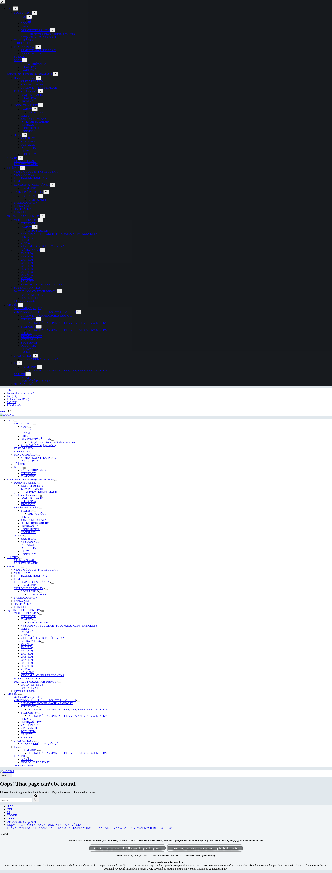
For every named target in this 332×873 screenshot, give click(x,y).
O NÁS (11, 806)
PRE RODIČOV (37, 513)
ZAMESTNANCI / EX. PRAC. (38, 457)
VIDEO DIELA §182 (26, 613)
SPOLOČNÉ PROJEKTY (28, 588)
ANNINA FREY (37, 594)
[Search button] (36, 798)
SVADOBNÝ (28, 476)
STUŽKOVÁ (28, 501)
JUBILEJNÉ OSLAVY (34, 519)
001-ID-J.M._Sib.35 (32, 684)
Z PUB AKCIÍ (29, 728)
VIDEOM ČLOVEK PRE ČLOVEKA (36, 569)
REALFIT (19, 756)
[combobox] (16, 800)
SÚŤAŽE (19, 463)
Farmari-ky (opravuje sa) (20, 393)
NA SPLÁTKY (22, 603)
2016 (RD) (27, 653)
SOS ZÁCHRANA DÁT (28, 678)
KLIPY (25, 551)
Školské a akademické (26, 495)
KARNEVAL (28, 538)
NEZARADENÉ (23, 765)
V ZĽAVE (27, 634)
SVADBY (26, 510)
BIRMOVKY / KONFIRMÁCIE (39, 491)
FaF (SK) (12, 396)
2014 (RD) (27, 659)
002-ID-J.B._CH (30, 687)
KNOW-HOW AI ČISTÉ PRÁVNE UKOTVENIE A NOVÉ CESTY (46, 824)
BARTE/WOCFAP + (25, 597)
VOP (23, 426)
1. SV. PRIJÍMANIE (32, 488)
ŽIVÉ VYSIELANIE (26, 563)
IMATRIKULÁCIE (32, 498)
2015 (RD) (27, 656)
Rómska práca (14, 405)
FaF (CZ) (12, 402)
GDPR (24, 436)
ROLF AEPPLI (29, 591)
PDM (17, 579)
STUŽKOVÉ (28, 616)
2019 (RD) (27, 644)
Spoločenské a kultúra (26, 507)
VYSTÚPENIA (30, 541)
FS (15, 746)
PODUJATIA (28, 547)
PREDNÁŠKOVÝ (31, 722)
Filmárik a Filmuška (25, 560)
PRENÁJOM (21, 600)
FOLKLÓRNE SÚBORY (35, 523)
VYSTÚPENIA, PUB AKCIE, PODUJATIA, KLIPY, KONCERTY (59, 625)
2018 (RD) (27, 647)
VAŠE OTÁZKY (23, 448)
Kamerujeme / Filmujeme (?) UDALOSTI (30, 479)
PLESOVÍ (26, 718)
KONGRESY (28, 532)
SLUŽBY (12, 557)
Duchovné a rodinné (25, 482)
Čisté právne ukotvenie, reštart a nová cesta (51, 442)
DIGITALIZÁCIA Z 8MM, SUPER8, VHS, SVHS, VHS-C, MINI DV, (68, 709)
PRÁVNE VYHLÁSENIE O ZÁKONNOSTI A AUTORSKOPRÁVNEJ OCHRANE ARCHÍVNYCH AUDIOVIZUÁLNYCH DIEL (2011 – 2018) (91, 827)
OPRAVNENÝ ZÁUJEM (35, 439)
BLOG (18, 467)
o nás (10, 420)
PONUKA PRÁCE (24, 454)
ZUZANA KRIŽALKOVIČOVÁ (40, 743)
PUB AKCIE (28, 544)
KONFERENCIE (30, 529)
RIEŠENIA (13, 566)
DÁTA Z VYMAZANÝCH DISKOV (35, 681)
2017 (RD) (27, 650)
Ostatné (18, 535)
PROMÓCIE (28, 504)
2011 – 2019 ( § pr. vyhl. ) (28, 697)
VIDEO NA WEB (24, 572)
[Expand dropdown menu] (15, 421)
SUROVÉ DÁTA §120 (27, 641)
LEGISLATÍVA (23, 423)
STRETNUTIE (22, 451)
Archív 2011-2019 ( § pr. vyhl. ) (38, 445)
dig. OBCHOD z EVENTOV (23, 610)
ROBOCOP (20, 606)
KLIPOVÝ (27, 734)
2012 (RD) (27, 666)
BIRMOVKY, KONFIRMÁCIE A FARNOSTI (47, 703)
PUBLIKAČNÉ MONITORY (31, 575)
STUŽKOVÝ (28, 473)
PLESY (25, 516)
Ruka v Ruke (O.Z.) (18, 399)
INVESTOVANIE (31, 460)
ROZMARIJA (29, 585)
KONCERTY (28, 554)
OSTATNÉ (27, 631)
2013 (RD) (27, 662)
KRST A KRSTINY (32, 485)
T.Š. (9, 389)
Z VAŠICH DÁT (23, 740)
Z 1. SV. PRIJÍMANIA (33, 470)
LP (29, 429)
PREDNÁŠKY (29, 526)
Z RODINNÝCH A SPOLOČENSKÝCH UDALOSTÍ (45, 700)
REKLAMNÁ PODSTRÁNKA (32, 582)
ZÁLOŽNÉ (27, 672)
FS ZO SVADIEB (38, 622)
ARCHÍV (12, 694)
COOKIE (26, 432)
